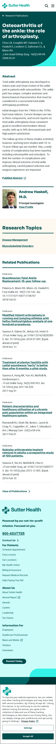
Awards (6, 602)
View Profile (26, 207)
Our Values (7, 617)
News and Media (13, 640)
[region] (28, 714)
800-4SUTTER (13, 533)
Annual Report (11, 597)
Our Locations (9, 559)
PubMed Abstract (12, 178)
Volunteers (7, 650)
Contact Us (9, 540)
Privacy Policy (30, 721)
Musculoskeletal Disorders (17, 246)
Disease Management (15, 240)
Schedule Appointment (13, 549)
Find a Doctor (9, 554)
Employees (7, 629)
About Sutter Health (12, 592)
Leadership (7, 612)
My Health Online (11, 564)
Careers (6, 607)
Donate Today (14, 661)
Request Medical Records (15, 575)
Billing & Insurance (11, 570)
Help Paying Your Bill (12, 580)
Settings (28, 728)
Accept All (28, 736)
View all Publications (14, 491)
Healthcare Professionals (15, 634)
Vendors (6, 645)
